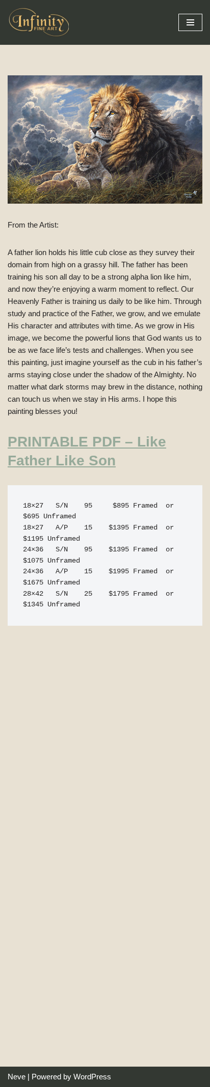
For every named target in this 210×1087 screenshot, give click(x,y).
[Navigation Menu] (190, 22)
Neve (16, 1076)
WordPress (92, 1076)
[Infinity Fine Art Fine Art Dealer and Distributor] (41, 22)
